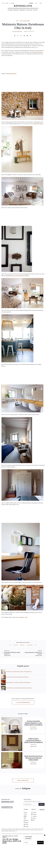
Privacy (25, 818)
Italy (17, 20)
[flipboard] (15, 35)
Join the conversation (23, 702)
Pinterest (34, 812)
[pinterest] (21, 35)
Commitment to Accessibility (26, 821)
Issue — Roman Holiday (25, 20)
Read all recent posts (23, 780)
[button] (31, 3)
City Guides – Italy (22, 617)
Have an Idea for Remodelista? (26, 825)
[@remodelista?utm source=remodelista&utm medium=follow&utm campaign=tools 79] (3, 3)
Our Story (25, 812)
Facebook (34, 816)
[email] (27, 35)
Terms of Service (25, 816)
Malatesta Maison (38, 52)
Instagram (34, 814)
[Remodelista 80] (5, 3)
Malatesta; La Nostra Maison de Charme (18, 275)
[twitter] (24, 35)
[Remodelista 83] (11, 3)
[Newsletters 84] (13, 3)
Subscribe (40, 842)
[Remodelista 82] (9, 3)
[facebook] (18, 35)
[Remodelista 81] (7, 3)
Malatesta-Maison (38, 123)
